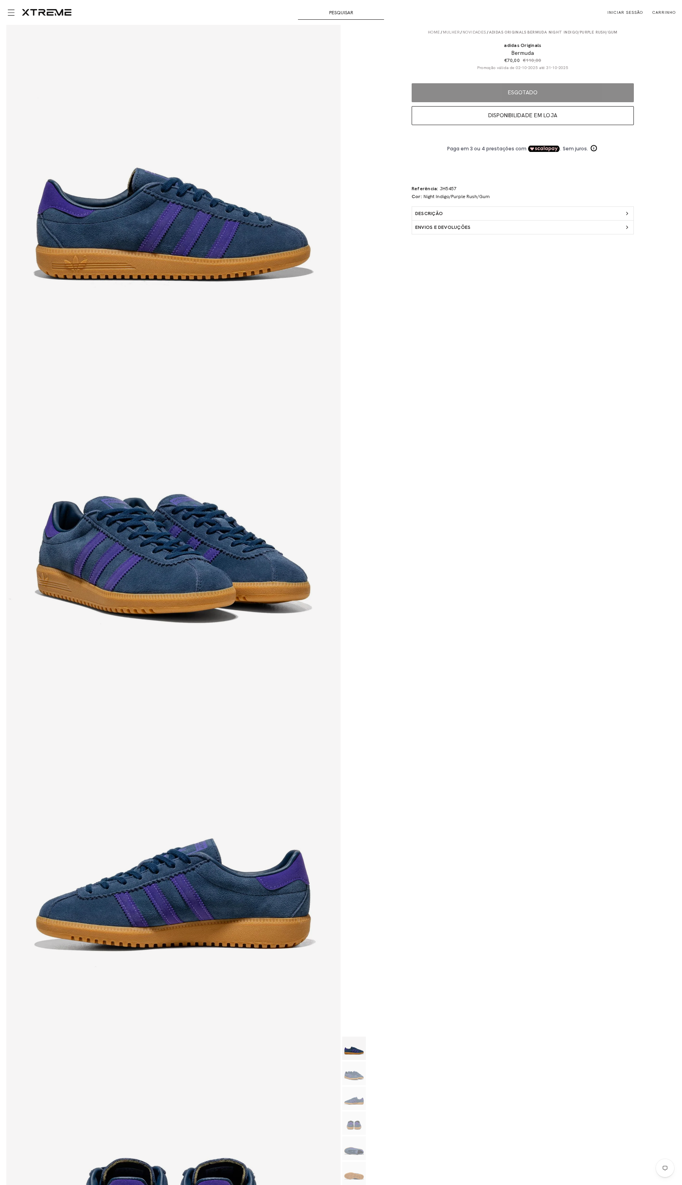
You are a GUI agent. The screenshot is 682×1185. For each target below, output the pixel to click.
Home (434, 32)
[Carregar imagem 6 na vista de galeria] (353, 1173)
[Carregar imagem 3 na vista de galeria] (353, 1098)
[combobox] (341, 13)
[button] (11, 12)
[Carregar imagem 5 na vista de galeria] (353, 1148)
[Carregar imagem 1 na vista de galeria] (353, 1048)
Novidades (474, 32)
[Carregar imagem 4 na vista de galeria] (353, 1123)
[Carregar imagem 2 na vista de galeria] (353, 1073)
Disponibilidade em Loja (523, 115)
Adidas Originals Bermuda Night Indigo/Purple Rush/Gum (553, 32)
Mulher (451, 32)
